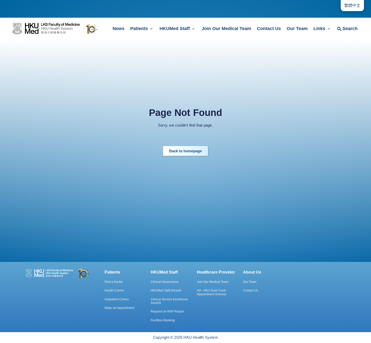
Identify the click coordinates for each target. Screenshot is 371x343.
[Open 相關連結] (329, 28)
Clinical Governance (165, 282)
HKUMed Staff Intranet (166, 290)
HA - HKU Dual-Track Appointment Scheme (211, 292)
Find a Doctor (113, 282)
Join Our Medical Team (212, 282)
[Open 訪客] (151, 28)
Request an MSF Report (167, 311)
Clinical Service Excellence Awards (169, 301)
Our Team (249, 282)
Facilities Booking (163, 320)
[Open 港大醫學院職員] (193, 28)
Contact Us (250, 290)
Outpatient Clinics (116, 299)
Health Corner (114, 290)
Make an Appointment (119, 308)
